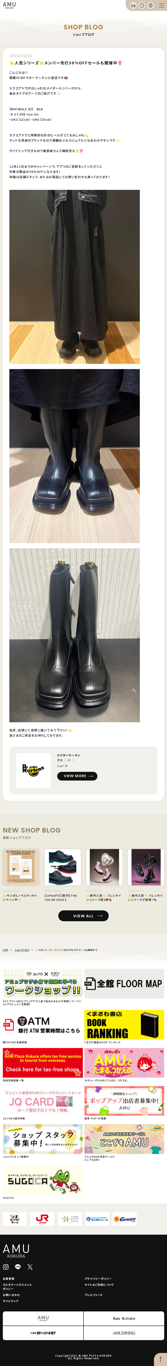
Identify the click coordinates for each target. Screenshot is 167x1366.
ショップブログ (22, 949)
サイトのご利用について (99, 1284)
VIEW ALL (83, 916)
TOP (5, 949)
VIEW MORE (75, 775)
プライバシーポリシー (98, 1278)
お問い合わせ (11, 1295)
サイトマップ (10, 1301)
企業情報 (8, 1278)
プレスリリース (94, 1295)
